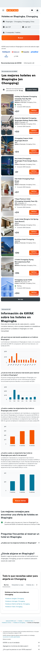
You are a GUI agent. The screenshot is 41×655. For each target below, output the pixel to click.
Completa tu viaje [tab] (17, 585)
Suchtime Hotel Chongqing (24, 239)
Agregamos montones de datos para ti (15, 646)
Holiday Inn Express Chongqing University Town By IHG (26, 97)
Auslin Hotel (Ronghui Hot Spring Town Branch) (26, 220)
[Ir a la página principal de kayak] (12, 10)
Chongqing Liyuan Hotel (23, 280)
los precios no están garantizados (11, 637)
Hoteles (20, 621)
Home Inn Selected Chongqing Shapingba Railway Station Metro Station (27, 119)
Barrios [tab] (6, 585)
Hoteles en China (6, 622)
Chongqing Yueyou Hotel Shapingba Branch (24, 139)
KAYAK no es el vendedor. (11, 642)
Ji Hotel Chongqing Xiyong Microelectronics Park (24, 261)
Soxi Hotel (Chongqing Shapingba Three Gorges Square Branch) (26, 160)
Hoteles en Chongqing (19, 622)
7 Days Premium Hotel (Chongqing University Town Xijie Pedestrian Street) (26, 200)
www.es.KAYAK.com (11, 621)
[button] (3, 10)
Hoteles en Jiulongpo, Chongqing (15, 601)
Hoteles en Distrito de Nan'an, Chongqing (17, 604)
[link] (20, 500)
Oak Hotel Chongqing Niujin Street (24, 180)
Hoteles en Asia (29, 621)
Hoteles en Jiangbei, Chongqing (14, 598)
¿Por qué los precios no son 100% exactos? (17, 649)
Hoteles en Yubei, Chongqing (13, 606)
